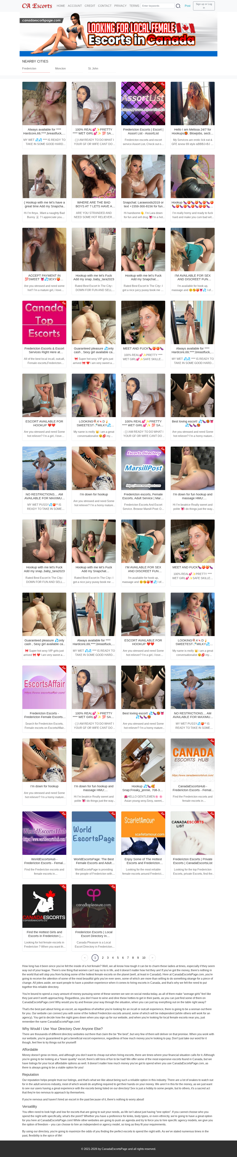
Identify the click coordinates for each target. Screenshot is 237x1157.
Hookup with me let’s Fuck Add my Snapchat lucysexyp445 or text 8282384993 (143, 281)
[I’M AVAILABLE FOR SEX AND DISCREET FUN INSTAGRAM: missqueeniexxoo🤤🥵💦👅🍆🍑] (193, 249)
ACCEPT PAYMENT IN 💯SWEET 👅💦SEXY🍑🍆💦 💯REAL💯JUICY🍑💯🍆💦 (44, 281)
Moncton (60, 68)
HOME (61, 5)
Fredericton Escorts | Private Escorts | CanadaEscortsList (192, 861)
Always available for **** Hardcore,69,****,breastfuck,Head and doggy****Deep (46, 133)
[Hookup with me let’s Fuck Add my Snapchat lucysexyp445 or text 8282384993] (143, 249)
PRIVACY (120, 5)
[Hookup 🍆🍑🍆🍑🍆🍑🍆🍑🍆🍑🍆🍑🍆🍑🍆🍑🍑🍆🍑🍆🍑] (193, 176)
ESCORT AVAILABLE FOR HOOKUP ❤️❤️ (44, 423)
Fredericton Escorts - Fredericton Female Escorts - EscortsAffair (44, 717)
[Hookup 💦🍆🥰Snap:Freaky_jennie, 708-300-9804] (143, 760)
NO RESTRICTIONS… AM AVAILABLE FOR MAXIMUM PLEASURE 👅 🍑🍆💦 (44, 498)
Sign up (200, 4)
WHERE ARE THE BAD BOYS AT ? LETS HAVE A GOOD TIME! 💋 (94, 206)
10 (143, 957)
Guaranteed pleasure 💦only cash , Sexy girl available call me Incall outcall (94, 352)
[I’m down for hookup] (94, 468)
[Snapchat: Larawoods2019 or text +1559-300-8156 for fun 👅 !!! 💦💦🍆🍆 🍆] (143, 176)
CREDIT (90, 5)
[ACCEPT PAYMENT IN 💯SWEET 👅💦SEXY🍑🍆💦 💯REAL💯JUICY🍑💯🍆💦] (44, 249)
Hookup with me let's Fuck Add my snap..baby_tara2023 (93, 277)
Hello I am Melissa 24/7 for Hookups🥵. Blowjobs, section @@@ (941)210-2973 (193, 133)
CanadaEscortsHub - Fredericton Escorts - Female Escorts (193, 790)
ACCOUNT (75, 5)
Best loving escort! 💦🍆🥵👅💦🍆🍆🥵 (193, 423)
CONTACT (105, 5)
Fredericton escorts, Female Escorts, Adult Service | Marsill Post (143, 498)
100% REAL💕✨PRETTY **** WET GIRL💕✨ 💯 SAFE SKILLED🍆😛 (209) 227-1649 (94, 135)
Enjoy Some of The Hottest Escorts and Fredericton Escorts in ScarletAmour (143, 862)
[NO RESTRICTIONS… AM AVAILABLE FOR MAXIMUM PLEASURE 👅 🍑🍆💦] (44, 468)
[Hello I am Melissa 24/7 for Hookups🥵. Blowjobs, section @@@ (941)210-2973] (193, 103)
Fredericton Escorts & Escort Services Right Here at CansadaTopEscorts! (44, 352)
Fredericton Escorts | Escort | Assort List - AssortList (143, 131)
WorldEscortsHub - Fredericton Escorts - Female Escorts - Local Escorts (44, 862)
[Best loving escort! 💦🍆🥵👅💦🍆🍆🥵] (193, 395)
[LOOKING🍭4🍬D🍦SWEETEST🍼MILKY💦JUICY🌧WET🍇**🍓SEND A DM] (94, 395)
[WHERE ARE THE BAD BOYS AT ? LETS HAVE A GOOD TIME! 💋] (94, 176)
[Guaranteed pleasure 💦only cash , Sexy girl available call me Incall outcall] (94, 322)
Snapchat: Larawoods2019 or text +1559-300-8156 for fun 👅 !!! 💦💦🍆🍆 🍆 (143, 206)
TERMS (134, 5)
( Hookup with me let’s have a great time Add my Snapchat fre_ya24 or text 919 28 (44, 206)
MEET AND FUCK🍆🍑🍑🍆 (143, 348)
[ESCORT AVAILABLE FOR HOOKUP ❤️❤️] (44, 395)
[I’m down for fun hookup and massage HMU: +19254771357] (193, 468)
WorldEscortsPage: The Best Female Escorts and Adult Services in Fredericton (94, 862)
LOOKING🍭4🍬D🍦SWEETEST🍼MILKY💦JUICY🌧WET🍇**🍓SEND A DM (93, 427)
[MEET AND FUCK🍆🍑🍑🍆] (143, 322)
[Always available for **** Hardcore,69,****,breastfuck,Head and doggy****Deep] (44, 103)
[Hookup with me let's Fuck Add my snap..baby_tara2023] (94, 249)
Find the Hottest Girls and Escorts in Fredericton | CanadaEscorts (44, 935)
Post (187, 5)
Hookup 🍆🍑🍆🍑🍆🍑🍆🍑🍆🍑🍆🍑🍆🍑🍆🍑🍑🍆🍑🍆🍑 (193, 206)
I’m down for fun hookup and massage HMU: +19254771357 (192, 498)
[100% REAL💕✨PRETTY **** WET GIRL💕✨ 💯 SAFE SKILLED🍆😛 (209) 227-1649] (94, 103)
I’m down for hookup (94, 494)
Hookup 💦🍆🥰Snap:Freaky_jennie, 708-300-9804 (143, 790)
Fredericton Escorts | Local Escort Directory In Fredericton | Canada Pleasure (93, 937)
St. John (93, 68)
